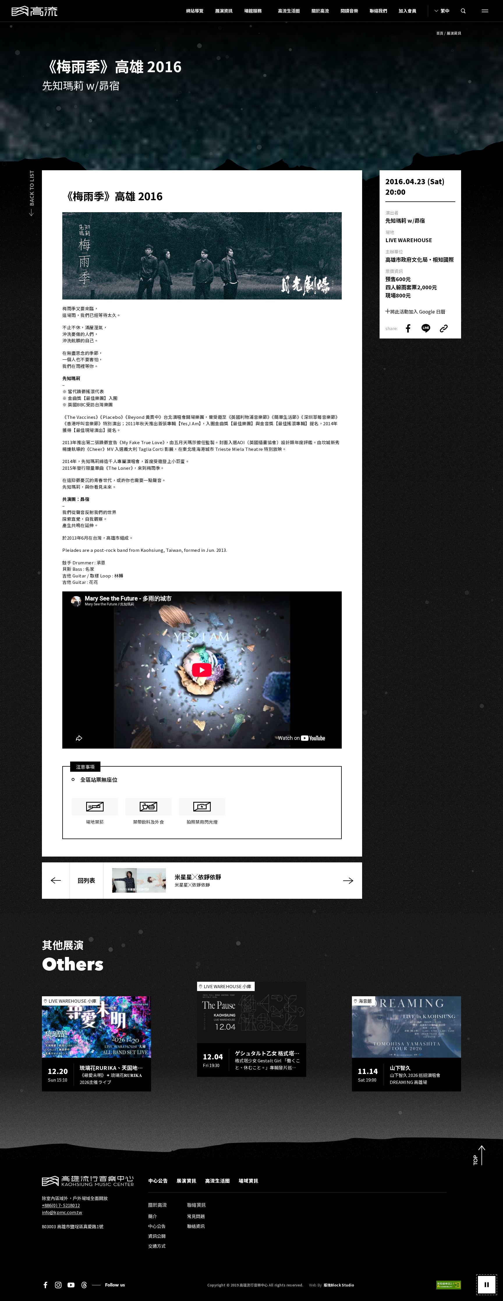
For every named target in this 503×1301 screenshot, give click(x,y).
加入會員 (407, 11)
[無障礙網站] (448, 1285)
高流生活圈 (289, 11)
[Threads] (84, 1284)
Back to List (31, 188)
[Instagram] (58, 1284)
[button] (486, 1284)
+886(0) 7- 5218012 (61, 1205)
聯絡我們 (378, 11)
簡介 (152, 1216)
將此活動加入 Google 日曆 (417, 311)
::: (178, 10)
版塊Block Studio (339, 1285)
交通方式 (157, 1246)
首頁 (440, 33)
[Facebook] (45, 1284)
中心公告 (158, 1180)
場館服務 (253, 11)
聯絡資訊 (196, 1226)
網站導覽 (194, 11)
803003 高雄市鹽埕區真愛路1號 (72, 1226)
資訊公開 (157, 1236)
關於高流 (320, 11)
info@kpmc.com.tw (62, 1212)
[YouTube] (71, 1284)
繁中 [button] (445, 11)
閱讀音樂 (349, 11)
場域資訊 (248, 1180)
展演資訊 (224, 11)
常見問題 (196, 1216)
